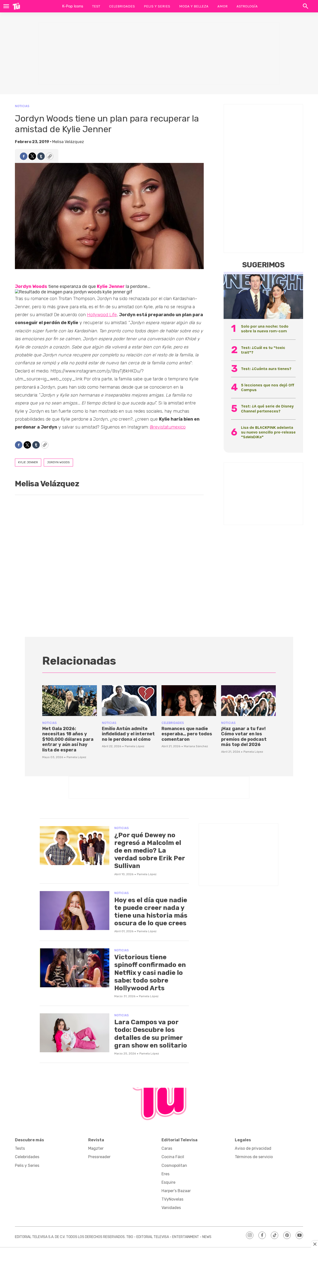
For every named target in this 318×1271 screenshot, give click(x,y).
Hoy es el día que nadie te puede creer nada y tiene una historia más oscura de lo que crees (150, 911)
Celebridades (122, 6)
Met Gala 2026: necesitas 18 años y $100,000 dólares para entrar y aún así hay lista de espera (67, 739)
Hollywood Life (102, 314)
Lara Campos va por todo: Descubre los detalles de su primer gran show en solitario (150, 1033)
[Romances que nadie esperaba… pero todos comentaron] (188, 700)
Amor (222, 6)
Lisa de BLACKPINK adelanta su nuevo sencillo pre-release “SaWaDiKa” (268, 432)
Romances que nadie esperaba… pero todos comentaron (186, 734)
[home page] (16, 6)
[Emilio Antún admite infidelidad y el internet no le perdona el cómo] (129, 700)
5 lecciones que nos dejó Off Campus (267, 387)
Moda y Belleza (193, 6)
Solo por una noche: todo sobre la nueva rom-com (264, 328)
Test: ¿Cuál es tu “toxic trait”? (263, 350)
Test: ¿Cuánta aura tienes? (266, 368)
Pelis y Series (157, 6)
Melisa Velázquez (68, 141)
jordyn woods (58, 462)
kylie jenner (28, 462)
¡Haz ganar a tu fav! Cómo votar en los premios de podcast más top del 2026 (244, 736)
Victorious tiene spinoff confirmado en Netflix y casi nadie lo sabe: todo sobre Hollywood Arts (150, 972)
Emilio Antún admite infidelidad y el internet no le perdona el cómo (128, 734)
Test (96, 6)
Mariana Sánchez (196, 746)
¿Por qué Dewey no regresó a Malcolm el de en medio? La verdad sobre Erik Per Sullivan (149, 850)
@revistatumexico (168, 427)
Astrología (247, 6)
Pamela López (76, 757)
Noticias (22, 106)
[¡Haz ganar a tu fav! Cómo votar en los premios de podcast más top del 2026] (248, 700)
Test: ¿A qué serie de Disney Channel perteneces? (267, 408)
